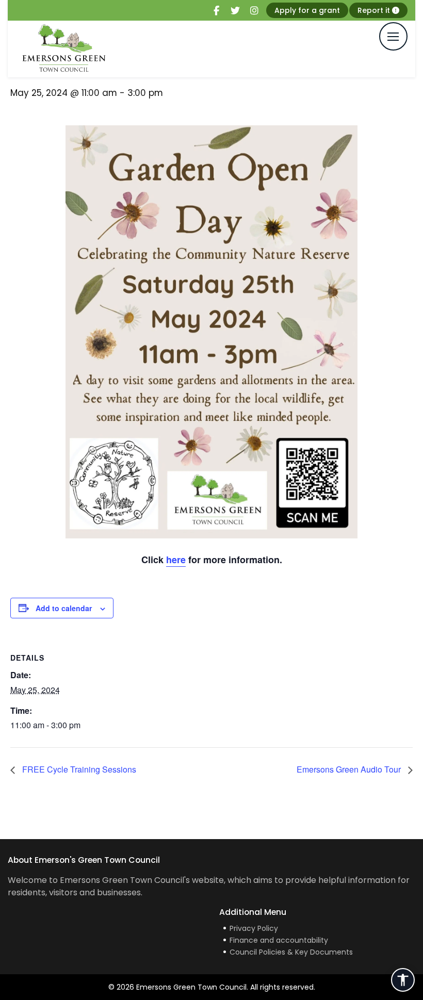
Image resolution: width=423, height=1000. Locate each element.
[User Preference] (403, 980)
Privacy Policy (254, 928)
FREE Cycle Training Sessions (78, 769)
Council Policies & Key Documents (291, 952)
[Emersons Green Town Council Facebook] (216, 10)
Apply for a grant (307, 10)
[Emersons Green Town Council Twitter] (235, 10)
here (176, 559)
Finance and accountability (279, 940)
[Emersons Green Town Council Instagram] (254, 10)
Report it (374, 10)
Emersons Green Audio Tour (350, 769)
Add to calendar (64, 608)
